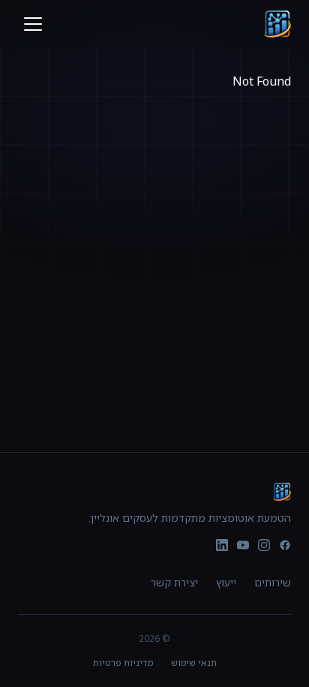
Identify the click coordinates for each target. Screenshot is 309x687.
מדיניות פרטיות (123, 663)
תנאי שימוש (194, 663)
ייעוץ (226, 582)
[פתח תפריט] (30, 24)
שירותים (272, 582)
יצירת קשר (174, 582)
